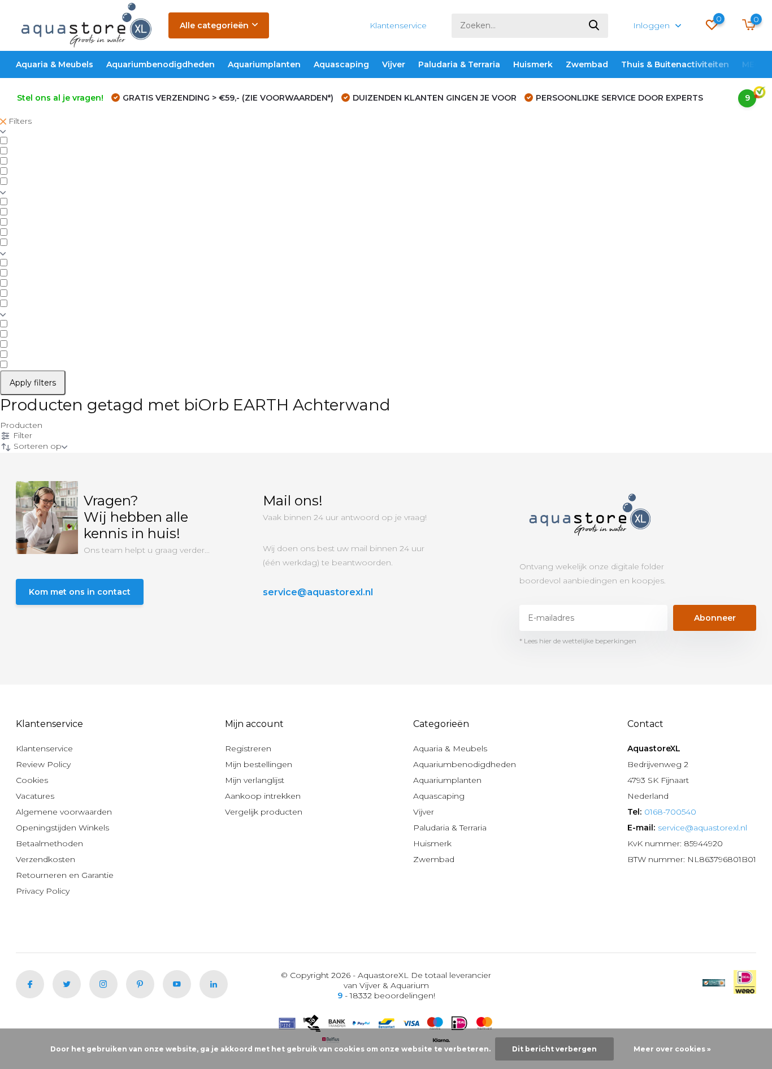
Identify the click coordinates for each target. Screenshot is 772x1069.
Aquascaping (341, 64)
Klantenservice (398, 25)
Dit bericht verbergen (554, 1049)
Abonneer (715, 618)
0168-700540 (670, 812)
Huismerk (533, 64)
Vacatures (35, 796)
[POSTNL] (713, 982)
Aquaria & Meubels (54, 64)
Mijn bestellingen (258, 764)
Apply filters (33, 383)
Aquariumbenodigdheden (160, 64)
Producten (21, 425)
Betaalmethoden (49, 843)
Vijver (393, 64)
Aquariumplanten (264, 64)
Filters (19, 121)
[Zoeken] (594, 25)
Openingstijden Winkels (62, 828)
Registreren (248, 748)
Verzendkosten (45, 859)
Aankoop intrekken (263, 796)
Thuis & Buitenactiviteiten (675, 64)
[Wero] (745, 982)
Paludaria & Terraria (459, 64)
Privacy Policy (43, 891)
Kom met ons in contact (80, 592)
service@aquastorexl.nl (318, 592)
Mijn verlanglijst (254, 780)
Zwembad (587, 64)
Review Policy (43, 764)
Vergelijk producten (263, 812)
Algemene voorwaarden (64, 812)
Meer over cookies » (672, 1049)
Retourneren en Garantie (65, 875)
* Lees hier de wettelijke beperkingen (577, 641)
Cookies (32, 780)
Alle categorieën (214, 25)
